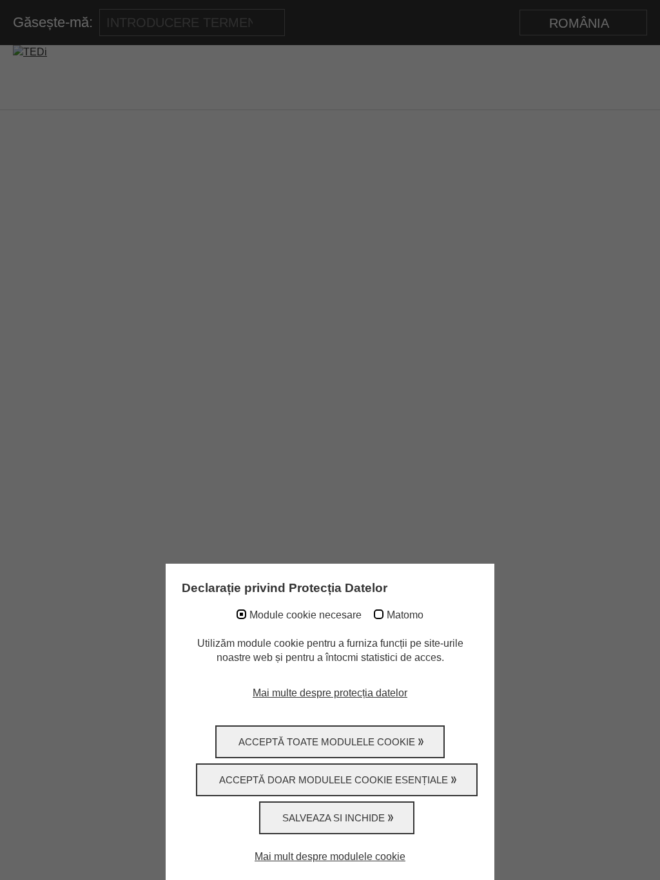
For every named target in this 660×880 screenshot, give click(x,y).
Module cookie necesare (305, 614)
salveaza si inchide (333, 817)
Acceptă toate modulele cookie (326, 741)
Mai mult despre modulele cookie (330, 856)
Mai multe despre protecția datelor (330, 692)
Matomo (405, 614)
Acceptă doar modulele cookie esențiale (333, 779)
